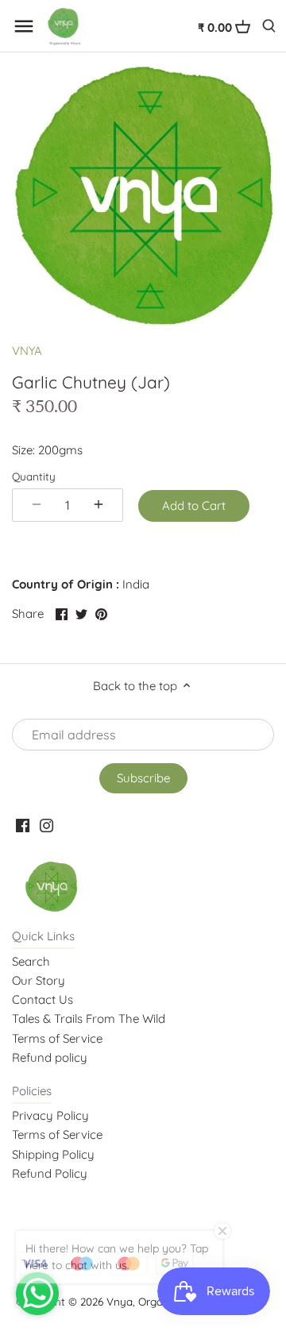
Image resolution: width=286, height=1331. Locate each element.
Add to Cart (194, 505)
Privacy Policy (50, 1115)
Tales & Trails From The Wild (88, 1018)
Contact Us (42, 999)
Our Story (38, 980)
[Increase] (98, 505)
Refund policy (49, 1057)
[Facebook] (22, 824)
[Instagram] (46, 824)
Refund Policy (49, 1173)
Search (31, 961)
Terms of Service (57, 1038)
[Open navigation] (24, 26)
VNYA (27, 350)
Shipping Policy (53, 1154)
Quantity (34, 476)
